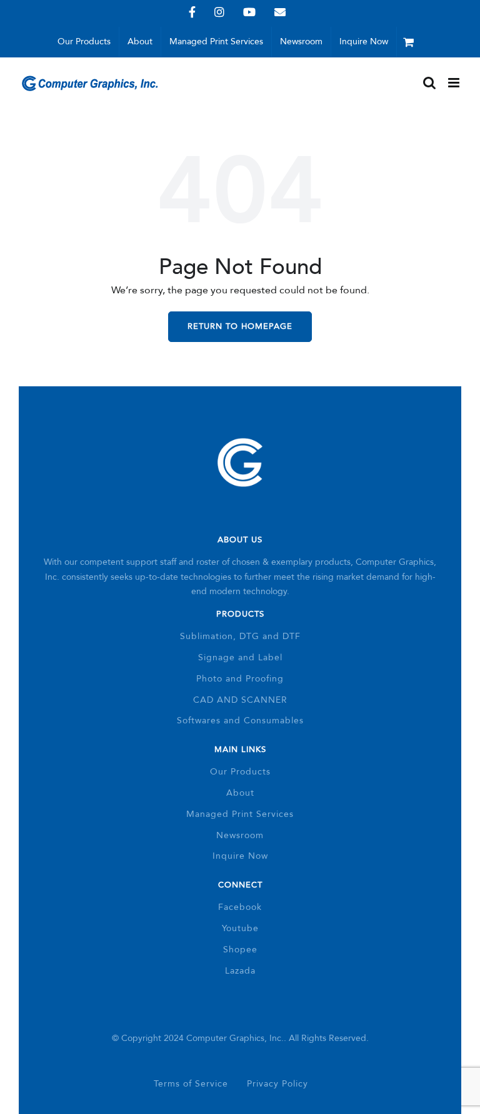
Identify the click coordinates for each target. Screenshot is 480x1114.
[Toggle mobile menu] (454, 82)
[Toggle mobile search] (429, 82)
